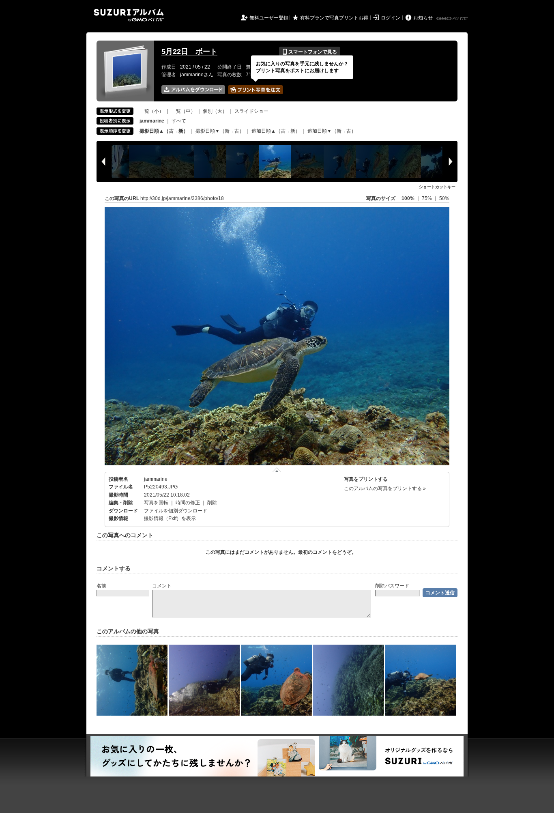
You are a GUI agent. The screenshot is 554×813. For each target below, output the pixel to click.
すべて (179, 121)
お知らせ (423, 18)
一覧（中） (183, 111)
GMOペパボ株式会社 (452, 19)
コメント (162, 586)
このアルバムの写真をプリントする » (385, 488)
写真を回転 (156, 502)
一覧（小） (152, 111)
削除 (212, 502)
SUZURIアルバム (128, 15)
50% (444, 198)
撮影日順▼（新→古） (219, 131)
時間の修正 (188, 502)
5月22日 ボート (189, 51)
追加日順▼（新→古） (331, 131)
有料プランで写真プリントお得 (334, 18)
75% (427, 198)
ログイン (390, 18)
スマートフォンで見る (309, 52)
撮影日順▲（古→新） (164, 131)
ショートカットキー (437, 187)
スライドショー (251, 111)
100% (408, 198)
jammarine (155, 479)
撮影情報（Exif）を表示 (170, 518)
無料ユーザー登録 (268, 18)
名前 (101, 586)
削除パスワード (392, 586)
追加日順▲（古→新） (275, 131)
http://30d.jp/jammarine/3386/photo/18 (182, 198)
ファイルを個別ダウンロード (175, 511)
